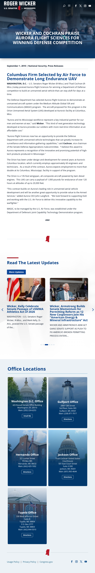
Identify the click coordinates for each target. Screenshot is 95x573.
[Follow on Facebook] (76, 5)
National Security (37, 65)
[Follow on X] (80, 5)
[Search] (64, 6)
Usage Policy (13, 561)
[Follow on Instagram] (85, 5)
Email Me (27, 416)
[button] (41, 344)
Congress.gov (46, 561)
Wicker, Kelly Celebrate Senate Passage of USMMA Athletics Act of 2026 (25, 309)
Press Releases (55, 65)
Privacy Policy (29, 561)
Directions (68, 419)
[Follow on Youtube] (89, 5)
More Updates (16, 272)
